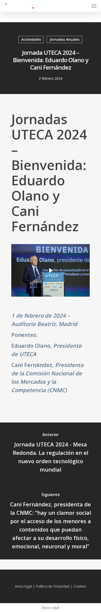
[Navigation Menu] (94, 5)
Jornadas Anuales (64, 39)
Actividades (31, 39)
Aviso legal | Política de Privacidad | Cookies (50, 586)
